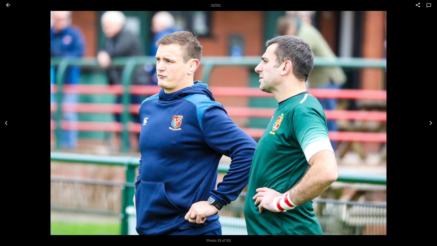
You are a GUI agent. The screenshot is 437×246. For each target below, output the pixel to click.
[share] (418, 5)
